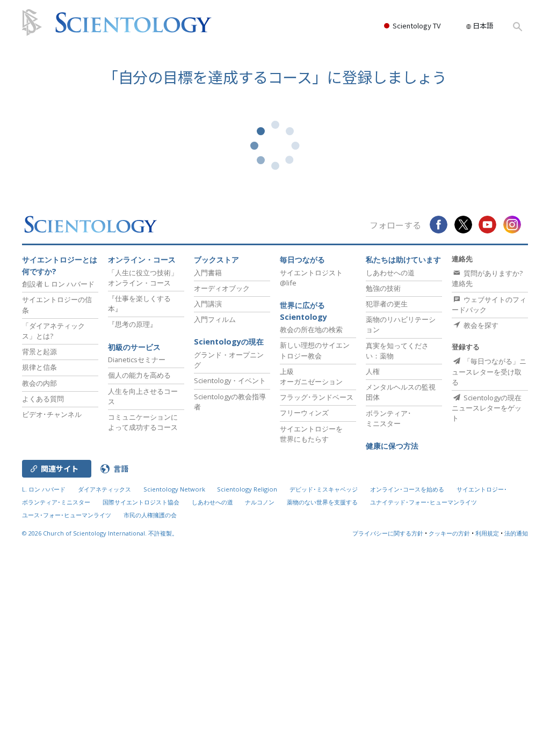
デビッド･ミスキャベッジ (324, 489)
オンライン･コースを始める (407, 489)
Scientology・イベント (230, 380)
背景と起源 (39, 351)
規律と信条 (39, 367)
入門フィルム (215, 319)
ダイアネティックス (104, 489)
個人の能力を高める (139, 375)
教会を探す (480, 325)
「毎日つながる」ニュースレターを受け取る (489, 371)
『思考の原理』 (132, 324)
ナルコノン (259, 502)
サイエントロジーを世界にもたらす (311, 434)
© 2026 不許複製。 (100, 533)
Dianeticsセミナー (136, 359)
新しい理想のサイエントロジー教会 (315, 350)
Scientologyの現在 (229, 341)
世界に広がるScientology (303, 311)
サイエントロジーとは (59, 265)
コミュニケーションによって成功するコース (143, 422)
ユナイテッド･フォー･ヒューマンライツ (423, 502)
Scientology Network (174, 489)
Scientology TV (416, 25)
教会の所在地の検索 (311, 329)
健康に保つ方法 (392, 446)
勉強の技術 (383, 288)
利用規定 (487, 533)
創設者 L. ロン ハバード (58, 284)
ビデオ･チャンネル (52, 414)
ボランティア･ (388, 418)
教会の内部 (39, 383)
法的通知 (516, 533)
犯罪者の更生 (387, 304)
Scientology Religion (247, 489)
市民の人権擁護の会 (150, 515)
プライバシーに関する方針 (387, 533)
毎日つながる (302, 259)
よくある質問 (43, 399)
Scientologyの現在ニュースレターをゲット (487, 408)
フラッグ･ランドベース (316, 397)
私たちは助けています (403, 259)
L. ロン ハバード (44, 489)
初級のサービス (134, 347)
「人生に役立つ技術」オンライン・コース (143, 278)
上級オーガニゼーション (311, 376)
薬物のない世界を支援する (322, 502)
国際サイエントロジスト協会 (141, 502)
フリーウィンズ (304, 412)
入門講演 (208, 304)
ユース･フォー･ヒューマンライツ (66, 515)
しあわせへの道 (390, 272)
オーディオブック (222, 288)
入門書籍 (208, 272)
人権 (373, 371)
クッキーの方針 (449, 533)
